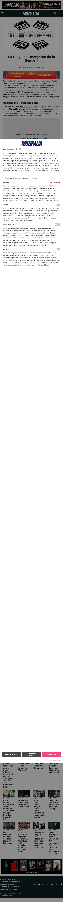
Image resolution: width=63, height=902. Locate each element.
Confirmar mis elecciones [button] (31, 754)
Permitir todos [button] (51, 754)
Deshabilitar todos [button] (11, 754)
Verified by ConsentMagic (55, 760)
